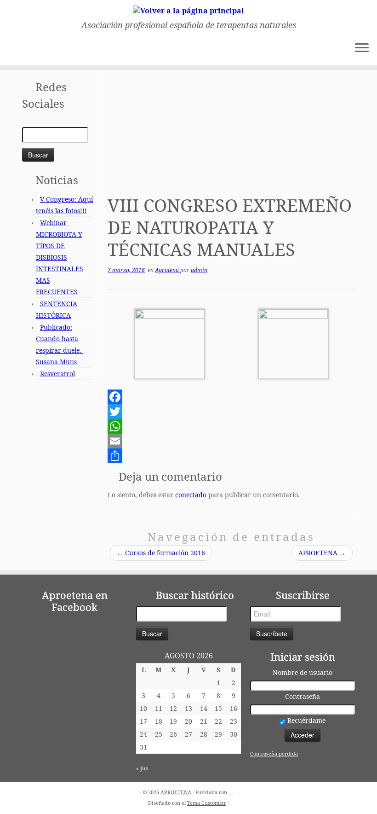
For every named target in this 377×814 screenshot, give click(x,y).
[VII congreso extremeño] (169, 343)
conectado (190, 494)
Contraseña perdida (274, 753)
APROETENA (322, 552)
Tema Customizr (206, 802)
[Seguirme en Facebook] (29, 49)
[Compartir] (231, 455)
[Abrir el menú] (362, 49)
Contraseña (302, 696)
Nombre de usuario (302, 672)
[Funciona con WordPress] (231, 790)
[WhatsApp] (231, 426)
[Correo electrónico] (17, 49)
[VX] (293, 343)
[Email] (231, 441)
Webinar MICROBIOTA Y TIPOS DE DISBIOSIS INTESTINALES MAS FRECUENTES (59, 257)
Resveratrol (57, 373)
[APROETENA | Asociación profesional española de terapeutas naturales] (188, 10)
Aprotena (167, 270)
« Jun (142, 768)
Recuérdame (306, 720)
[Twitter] (231, 411)
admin (199, 270)
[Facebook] (231, 397)
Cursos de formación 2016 (161, 552)
